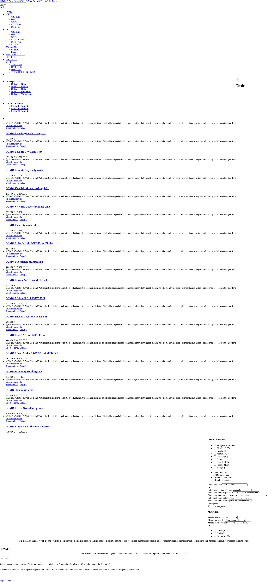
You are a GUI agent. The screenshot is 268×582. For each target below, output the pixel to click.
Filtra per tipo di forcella (218, 495)
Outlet (221, 533)
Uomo (225, 472)
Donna (226, 475)
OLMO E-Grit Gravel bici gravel (24, 408)
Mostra (19, 106)
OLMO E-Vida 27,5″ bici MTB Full (26, 279)
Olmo (221, 459)
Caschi (221, 451)
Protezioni (223, 462)
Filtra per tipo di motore (218, 498)
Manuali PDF (224, 454)
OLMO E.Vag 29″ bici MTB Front (26, 335)
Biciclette (223, 448)
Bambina (228, 480)
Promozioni (223, 536)
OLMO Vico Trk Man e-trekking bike (27, 188)
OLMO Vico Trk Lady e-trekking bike (28, 206)
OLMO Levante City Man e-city (24, 151)
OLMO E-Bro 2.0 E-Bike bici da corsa (28, 426)
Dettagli (23, 128)
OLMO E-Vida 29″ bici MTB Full (25, 298)
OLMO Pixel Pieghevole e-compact (26, 133)
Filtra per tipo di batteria (218, 500)
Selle (221, 467)
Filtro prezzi (213, 503)
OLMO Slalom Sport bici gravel (24, 371)
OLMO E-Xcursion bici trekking (24, 261)
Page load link (6, 580)
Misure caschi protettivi (218, 523)
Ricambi (223, 465)
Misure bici (213, 517)
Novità (221, 530)
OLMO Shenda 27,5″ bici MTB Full (26, 316)
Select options (12, 128)
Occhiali (222, 456)
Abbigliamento (225, 445)
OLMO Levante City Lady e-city (24, 170)
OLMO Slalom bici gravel (20, 389)
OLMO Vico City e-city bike (22, 225)
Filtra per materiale (216, 490)
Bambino (228, 477)
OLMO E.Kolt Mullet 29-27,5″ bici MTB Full (32, 353)
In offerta (218, 506)
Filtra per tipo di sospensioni (220, 492)
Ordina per (19, 84)
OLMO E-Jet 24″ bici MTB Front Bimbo (29, 243)
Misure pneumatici (216, 520)
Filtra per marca (215, 484)
